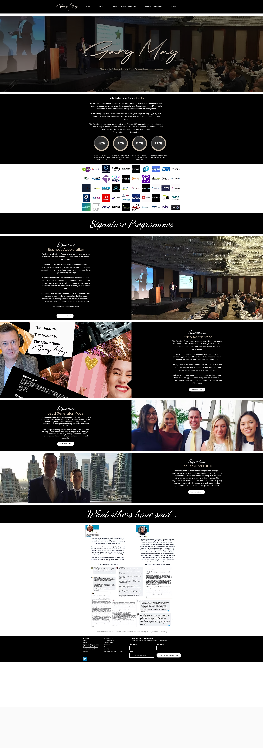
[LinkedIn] (85, 659)
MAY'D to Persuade (89, 649)
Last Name (160, 644)
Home (85, 640)
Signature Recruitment (90, 647)
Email (131, 651)
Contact (85, 651)
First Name (133, 644)
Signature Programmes (91, 645)
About (85, 642)
